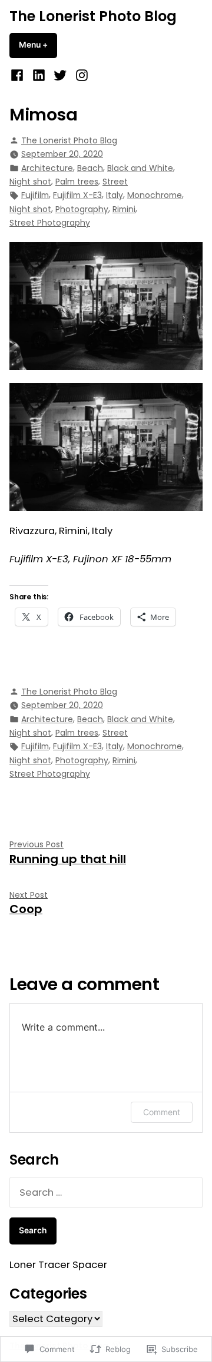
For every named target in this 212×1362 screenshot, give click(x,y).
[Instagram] (80, 75)
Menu (38, 44)
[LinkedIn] (38, 75)
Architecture (47, 168)
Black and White (140, 168)
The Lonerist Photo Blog (93, 16)
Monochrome (154, 195)
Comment (161, 1112)
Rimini (123, 209)
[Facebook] (18, 75)
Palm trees (76, 181)
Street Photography (49, 223)
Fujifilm (35, 195)
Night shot (30, 181)
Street (115, 181)
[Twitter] (60, 75)
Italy (114, 195)
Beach (90, 168)
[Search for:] (106, 1192)
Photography (81, 209)
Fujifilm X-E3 (77, 195)
